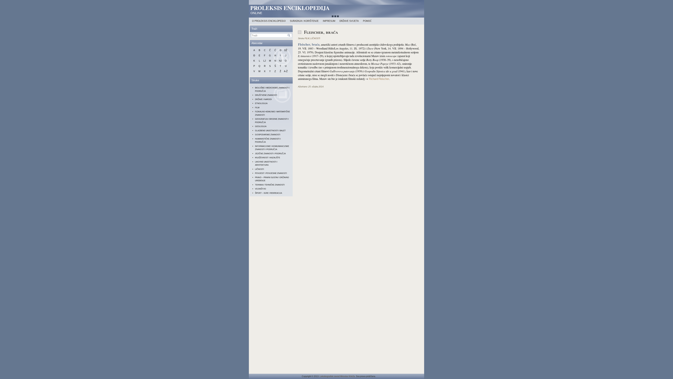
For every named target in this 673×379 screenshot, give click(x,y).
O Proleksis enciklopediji (269, 21)
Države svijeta (349, 21)
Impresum (329, 21)
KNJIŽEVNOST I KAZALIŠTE (267, 158)
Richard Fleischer (379, 79)
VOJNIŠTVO (260, 189)
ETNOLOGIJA (261, 103)
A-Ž (286, 71)
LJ (264, 60)
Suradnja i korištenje (304, 21)
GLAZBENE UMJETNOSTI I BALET (270, 130)
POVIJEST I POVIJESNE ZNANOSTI (271, 173)
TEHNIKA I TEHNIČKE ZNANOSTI (270, 185)
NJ (280, 60)
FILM (257, 108)
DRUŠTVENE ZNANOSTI (266, 95)
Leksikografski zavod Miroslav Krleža (337, 376)
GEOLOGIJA (260, 126)
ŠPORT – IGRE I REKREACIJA (268, 193)
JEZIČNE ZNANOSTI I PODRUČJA (270, 153)
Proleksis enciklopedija (290, 8)
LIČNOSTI (259, 169)
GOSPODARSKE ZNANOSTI (267, 135)
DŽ (285, 50)
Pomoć (367, 21)
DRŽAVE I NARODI (263, 99)
